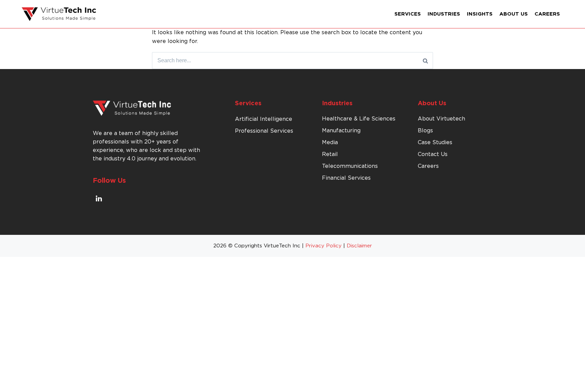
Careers (547, 14)
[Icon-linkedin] (99, 198)
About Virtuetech (441, 118)
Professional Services (264, 131)
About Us (513, 14)
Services (407, 14)
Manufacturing (341, 130)
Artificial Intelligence (263, 119)
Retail (330, 154)
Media (330, 142)
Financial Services (346, 178)
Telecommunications (350, 166)
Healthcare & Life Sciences (358, 118)
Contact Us (433, 154)
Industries (444, 14)
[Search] (425, 60)
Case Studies (435, 142)
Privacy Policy (323, 245)
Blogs (425, 130)
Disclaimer (359, 245)
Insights (480, 14)
